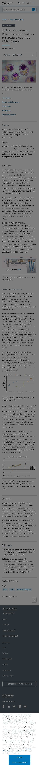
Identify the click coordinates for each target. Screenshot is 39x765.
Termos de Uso (22, 751)
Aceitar (19, 757)
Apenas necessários (19, 763)
